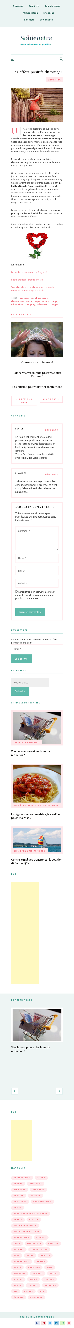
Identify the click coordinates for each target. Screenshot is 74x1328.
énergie (18, 1297)
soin (49, 1267)
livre (17, 1243)
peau (17, 1255)
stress (18, 1279)
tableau (49, 1279)
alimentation (22, 1178)
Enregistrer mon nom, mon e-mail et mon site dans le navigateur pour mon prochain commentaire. (35, 595)
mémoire (53, 1243)
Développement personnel (30, 1214)
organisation (39, 1249)
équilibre (36, 1297)
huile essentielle (25, 1225)
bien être (20, 1190)
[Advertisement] (25, 933)
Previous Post (25, 400)
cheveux (36, 1196)
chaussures (41, 297)
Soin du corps (52, 6)
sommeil (38, 1273)
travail (33, 1285)
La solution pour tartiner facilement (37, 387)
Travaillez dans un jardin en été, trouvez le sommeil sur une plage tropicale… (32, 289)
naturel (19, 1249)
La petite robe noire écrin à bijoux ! (29, 272)
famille (34, 1220)
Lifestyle (29, 19)
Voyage (28, 1291)
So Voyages (46, 19)
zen (42, 1291)
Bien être (34, 6)
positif (45, 1255)
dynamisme (17, 301)
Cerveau (19, 1196)
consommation (42, 1202)
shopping (30, 304)
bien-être (36, 1184)
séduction (17, 304)
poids (30, 1255)
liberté (41, 1237)
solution (20, 1273)
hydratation (21, 1237)
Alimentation (30, 12)
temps (18, 1285)
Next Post (50, 399)
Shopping (48, 12)
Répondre (51, 430)
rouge (54, 301)
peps (37, 301)
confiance (20, 1202)
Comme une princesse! (37, 362)
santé (17, 1267)
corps (18, 1208)
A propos (18, 6)
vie (15, 1291)
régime (41, 1261)
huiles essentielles (27, 1231)
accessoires (26, 297)
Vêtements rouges (48, 304)
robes (45, 301)
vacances (50, 1285)
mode (29, 301)
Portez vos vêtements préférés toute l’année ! (37, 374)
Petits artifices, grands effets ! (27, 279)
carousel (38, 1190)
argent (18, 1184)
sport (54, 1273)
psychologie (22, 1261)
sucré (33, 1279)
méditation (34, 1243)
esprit (18, 1220)
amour (41, 1178)
